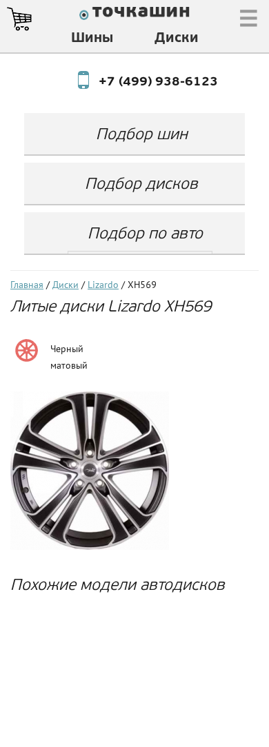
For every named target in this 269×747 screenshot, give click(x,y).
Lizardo (103, 285)
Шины (92, 38)
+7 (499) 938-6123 (145, 82)
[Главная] (134, 15)
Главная (26, 285)
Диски (177, 38)
